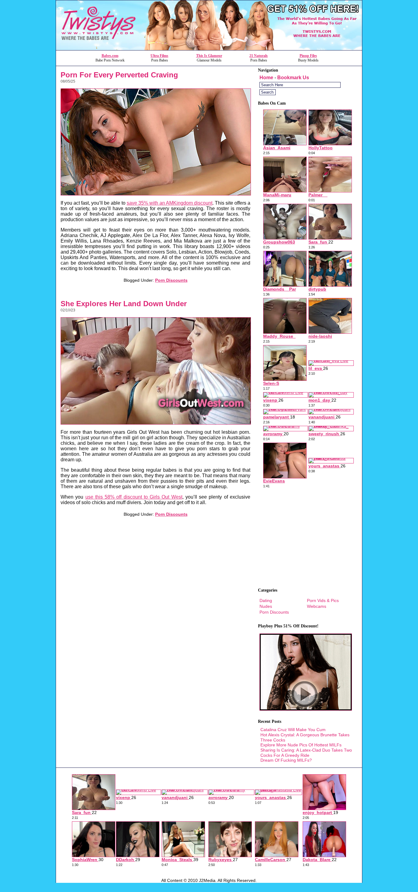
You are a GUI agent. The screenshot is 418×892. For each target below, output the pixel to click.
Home (266, 77)
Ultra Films (159, 56)
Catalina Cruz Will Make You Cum (293, 729)
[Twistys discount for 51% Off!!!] (209, 48)
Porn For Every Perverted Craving (119, 75)
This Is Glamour (209, 56)
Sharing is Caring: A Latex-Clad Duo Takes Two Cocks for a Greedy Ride (306, 753)
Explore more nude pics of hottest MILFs (300, 744)
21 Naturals (258, 56)
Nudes (265, 606)
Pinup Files (308, 56)
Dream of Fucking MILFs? (286, 760)
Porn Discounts (171, 280)
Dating (265, 600)
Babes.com (110, 56)
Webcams (316, 606)
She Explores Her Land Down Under (124, 303)
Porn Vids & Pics (323, 600)
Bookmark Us (293, 77)
